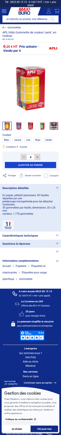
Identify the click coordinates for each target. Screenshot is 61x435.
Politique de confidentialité (19, 419)
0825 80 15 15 (18, 2)
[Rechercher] (52, 19)
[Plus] (37, 157)
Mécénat (30, 365)
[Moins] (24, 157)
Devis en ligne (31, 376)
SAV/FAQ (30, 357)
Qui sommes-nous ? (30, 353)
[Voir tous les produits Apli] (53, 48)
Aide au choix (30, 361)
